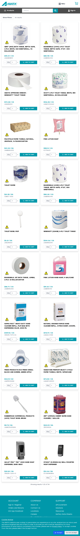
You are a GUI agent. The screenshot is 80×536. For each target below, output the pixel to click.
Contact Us (35, 508)
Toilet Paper (9, 185)
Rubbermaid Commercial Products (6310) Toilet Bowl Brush (19, 417)
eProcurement (61, 505)
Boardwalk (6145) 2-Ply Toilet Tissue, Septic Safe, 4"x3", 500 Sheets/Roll (57, 187)
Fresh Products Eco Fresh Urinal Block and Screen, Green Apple (18, 371)
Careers (34, 514)
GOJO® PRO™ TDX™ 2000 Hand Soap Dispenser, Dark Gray (19, 463)
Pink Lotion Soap (51, 139)
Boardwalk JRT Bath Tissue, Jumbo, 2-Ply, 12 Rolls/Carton (19, 279)
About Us (34, 505)
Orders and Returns (16, 508)
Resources (60, 511)
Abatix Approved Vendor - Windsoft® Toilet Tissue (15, 94)
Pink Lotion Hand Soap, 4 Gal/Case (59, 277)
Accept (59, 532)
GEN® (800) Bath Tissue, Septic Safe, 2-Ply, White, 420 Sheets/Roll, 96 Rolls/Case (19, 49)
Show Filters (7, 17)
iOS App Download (15, 511)
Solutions (59, 508)
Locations (35, 511)
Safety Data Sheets (64, 514)
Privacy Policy (57, 526)
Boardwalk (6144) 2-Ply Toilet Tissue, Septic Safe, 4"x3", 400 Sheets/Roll (57, 49)
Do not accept (71, 532)
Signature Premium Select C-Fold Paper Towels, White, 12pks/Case (58, 371)
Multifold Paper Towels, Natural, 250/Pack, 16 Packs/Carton (19, 140)
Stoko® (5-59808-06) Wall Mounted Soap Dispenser (59, 463)
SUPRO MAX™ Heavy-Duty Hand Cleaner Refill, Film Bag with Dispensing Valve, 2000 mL (17, 326)
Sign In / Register (14, 505)
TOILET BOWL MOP (11, 231)
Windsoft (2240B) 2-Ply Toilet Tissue (60, 231)
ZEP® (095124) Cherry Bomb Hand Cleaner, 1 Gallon (57, 417)
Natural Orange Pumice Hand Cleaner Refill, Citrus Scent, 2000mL (59, 325)
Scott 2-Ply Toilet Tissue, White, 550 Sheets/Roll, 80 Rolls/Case (59, 94)
